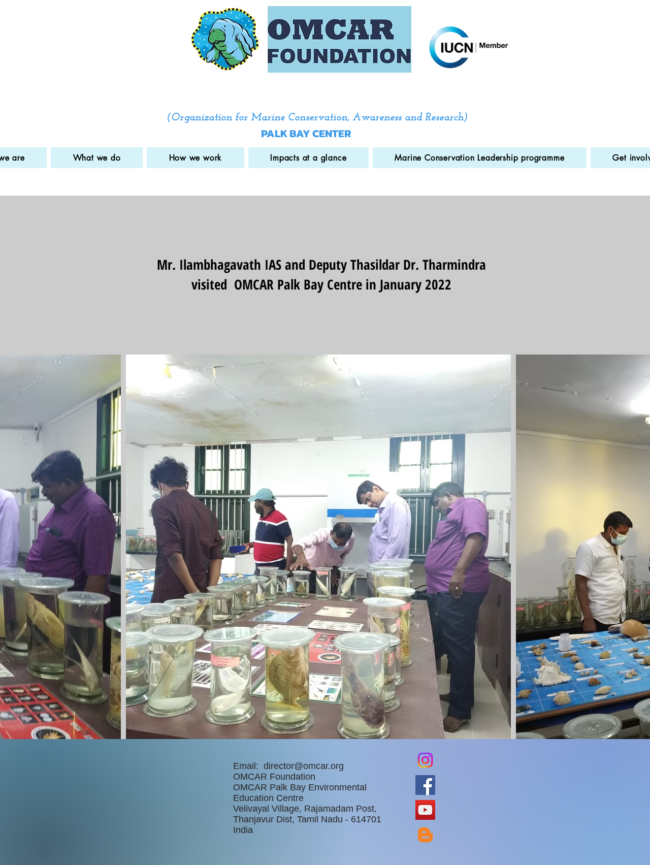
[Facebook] (425, 785)
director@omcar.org (304, 766)
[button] (97, 157)
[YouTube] (425, 810)
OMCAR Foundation (274, 777)
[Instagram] (425, 760)
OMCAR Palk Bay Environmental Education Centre (300, 792)
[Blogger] (425, 835)
